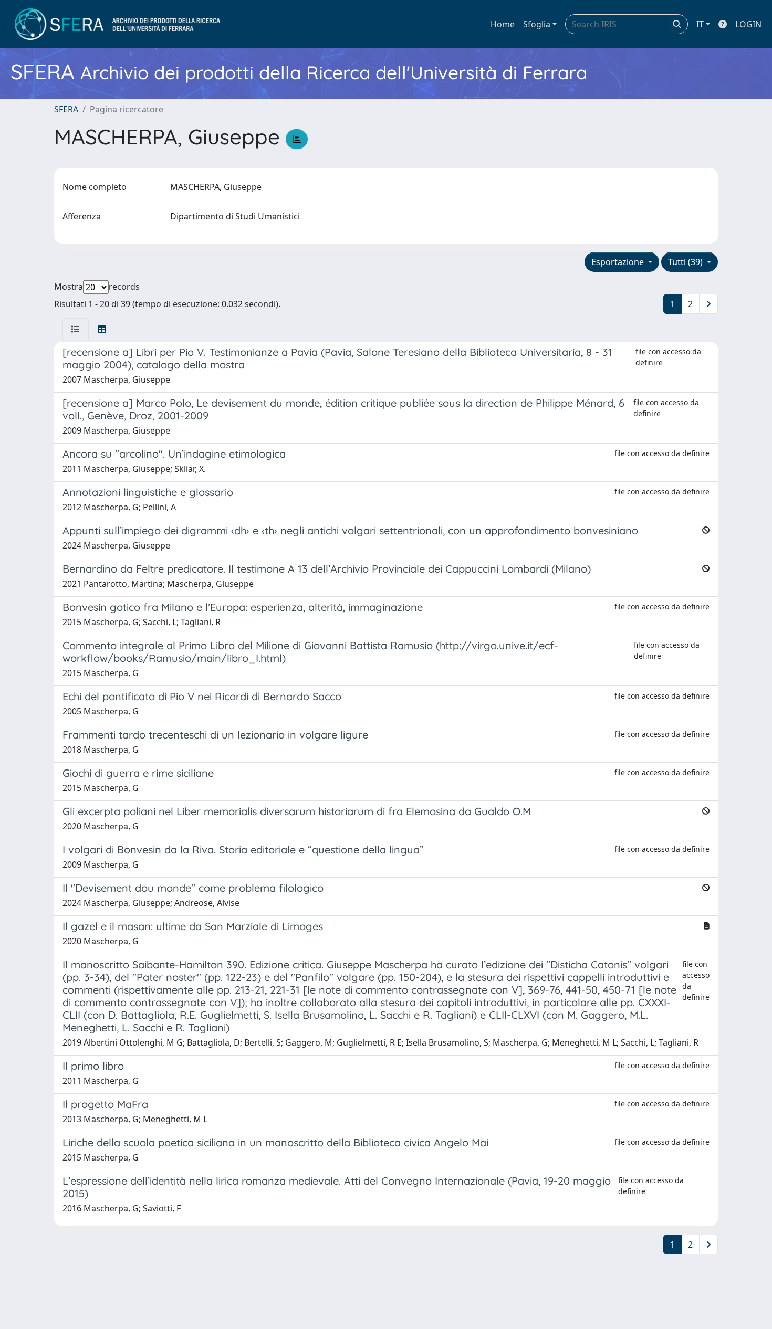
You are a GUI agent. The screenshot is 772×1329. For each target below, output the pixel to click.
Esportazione (618, 262)
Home (503, 24)
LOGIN (748, 24)
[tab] (75, 329)
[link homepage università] (117, 24)
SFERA (66, 109)
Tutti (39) (686, 262)
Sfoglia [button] (536, 24)
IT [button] (700, 24)
